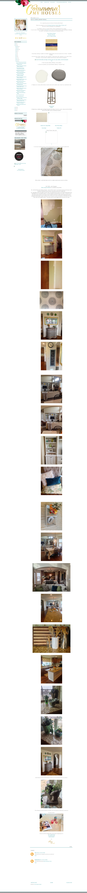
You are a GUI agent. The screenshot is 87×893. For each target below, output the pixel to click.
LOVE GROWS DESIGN (21, 170)
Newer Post (34, 882)
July (16, 52)
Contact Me (46, 2)
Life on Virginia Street (51, 834)
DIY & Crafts (52, 2)
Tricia (35, 852)
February (16, 59)
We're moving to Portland (45, 187)
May (16, 55)
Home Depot (44, 128)
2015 (15, 45)
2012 (15, 110)
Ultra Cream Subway (58, 125)
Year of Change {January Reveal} (21, 62)
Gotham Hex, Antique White (45, 125)
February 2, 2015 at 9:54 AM (41, 852)
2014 (15, 107)
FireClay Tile (59, 128)
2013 (15, 108)
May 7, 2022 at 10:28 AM (43, 859)
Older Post (69, 882)
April (16, 56)
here (47, 29)
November (17, 46)
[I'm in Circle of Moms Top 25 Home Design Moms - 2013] (20, 164)
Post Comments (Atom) (38, 884)
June (16, 53)
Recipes (69, 2)
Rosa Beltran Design (51, 33)
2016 (15, 43)
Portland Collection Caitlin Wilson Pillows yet (57, 25)
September (17, 49)
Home (41, 2)
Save (59, 45)
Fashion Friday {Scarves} (19, 96)
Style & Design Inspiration (62, 2)
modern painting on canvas (47, 861)
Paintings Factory (37, 859)
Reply (35, 855)
